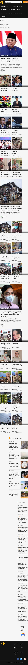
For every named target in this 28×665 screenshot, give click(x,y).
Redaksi (21, 647)
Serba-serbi (18, 13)
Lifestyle (19, 6)
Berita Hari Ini (5, 6)
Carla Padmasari (3, 260)
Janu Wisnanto (14, 155)
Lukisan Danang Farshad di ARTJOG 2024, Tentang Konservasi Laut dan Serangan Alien (22, 566)
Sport (18, 9)
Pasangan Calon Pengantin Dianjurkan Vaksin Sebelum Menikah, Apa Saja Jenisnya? (14, 446)
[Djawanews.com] (1, 2)
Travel (11, 13)
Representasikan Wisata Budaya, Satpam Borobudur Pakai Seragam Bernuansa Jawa (22, 608)
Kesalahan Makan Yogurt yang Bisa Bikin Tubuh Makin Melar (14, 465)
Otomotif (4, 9)
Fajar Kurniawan (3, 347)
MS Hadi (4, 70)
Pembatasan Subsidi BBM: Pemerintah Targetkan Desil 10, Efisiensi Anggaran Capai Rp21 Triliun (23, 519)
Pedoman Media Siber (16, 653)
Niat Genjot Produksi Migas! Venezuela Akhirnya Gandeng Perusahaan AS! (22, 509)
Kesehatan (11, 441)
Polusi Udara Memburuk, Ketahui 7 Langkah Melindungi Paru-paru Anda (14, 456)
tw (21, 660)
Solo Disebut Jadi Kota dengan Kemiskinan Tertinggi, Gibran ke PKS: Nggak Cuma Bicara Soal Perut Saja (11, 313)
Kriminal (3, 16)
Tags (6, 20)
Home (1, 20)
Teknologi (4, 13)
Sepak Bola (12, 9)
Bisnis (13, 6)
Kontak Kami (21, 643)
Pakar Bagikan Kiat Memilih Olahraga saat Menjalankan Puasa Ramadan (13, 495)
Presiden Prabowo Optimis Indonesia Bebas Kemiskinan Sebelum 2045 (10, 60)
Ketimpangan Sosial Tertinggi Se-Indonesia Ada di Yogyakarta (11, 207)
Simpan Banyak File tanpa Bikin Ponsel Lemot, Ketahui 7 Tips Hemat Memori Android (14, 475)
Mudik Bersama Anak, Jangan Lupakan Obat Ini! (14, 485)
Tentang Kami (16, 643)
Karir (21, 652)
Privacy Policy (15, 648)
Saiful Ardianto (3, 239)
